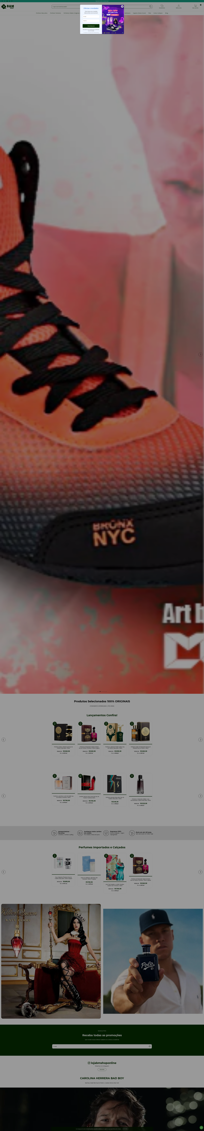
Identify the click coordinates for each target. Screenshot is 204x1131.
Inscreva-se (91, 26)
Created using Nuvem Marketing (91, 32)
